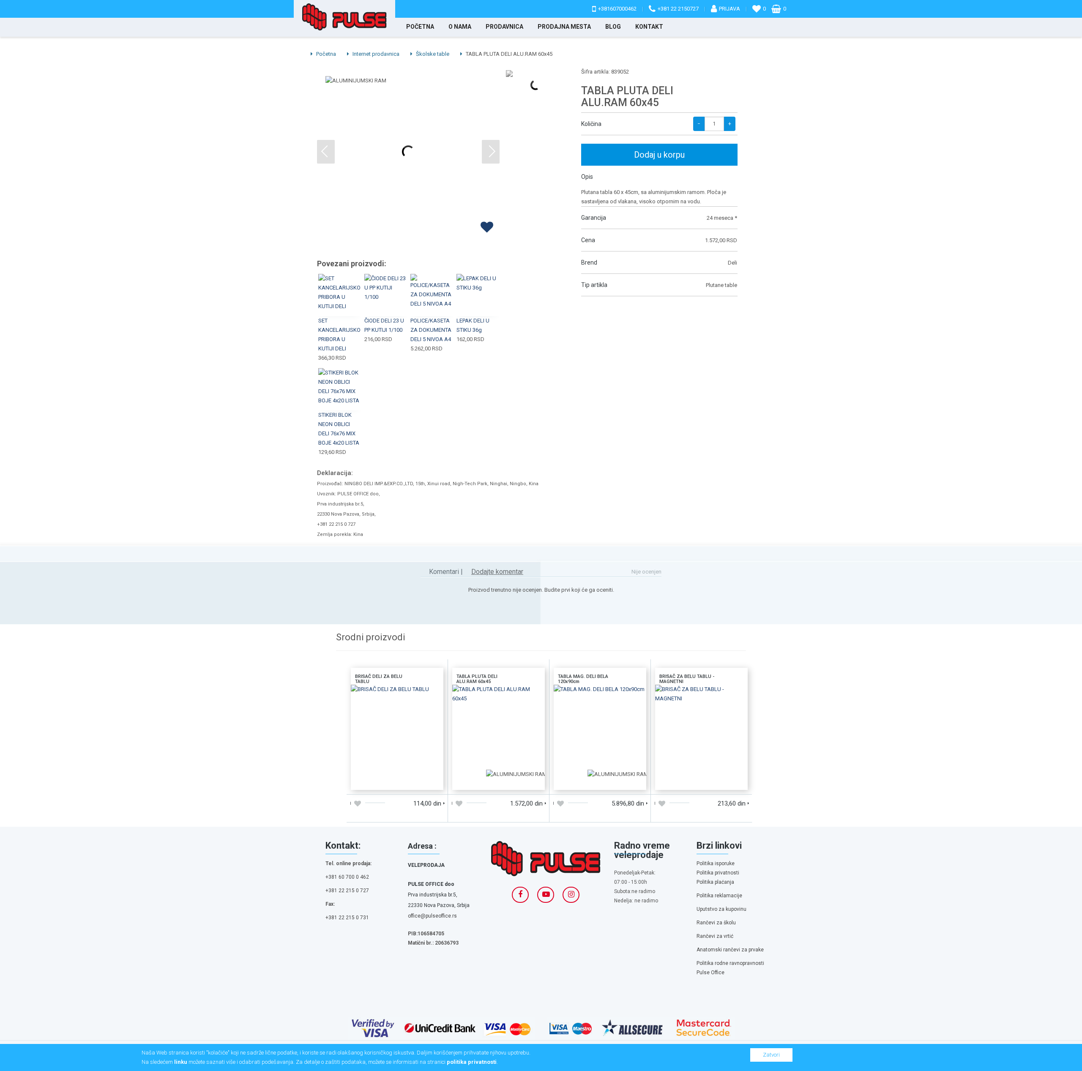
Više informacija (396, 730)
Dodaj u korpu (659, 155)
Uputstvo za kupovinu (721, 909)
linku (180, 1062)
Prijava (729, 8)
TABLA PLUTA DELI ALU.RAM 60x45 (498, 695)
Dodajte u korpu (374, 780)
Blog (613, 26)
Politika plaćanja (715, 882)
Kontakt (649, 26)
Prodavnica (504, 26)
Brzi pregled (340, 305)
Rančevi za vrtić (715, 936)
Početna (420, 26)
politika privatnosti (472, 1062)
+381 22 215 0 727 (347, 890)
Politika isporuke (716, 863)
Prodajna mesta (564, 26)
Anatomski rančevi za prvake (730, 950)
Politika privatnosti (718, 873)
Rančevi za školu (716, 923)
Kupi (340, 285)
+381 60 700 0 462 (347, 877)
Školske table (432, 54)
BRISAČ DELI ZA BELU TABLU (397, 692)
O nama (459, 26)
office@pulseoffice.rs (432, 916)
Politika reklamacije (719, 896)
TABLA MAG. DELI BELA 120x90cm (600, 695)
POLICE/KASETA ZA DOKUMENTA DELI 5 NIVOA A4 (430, 329)
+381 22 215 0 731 (347, 918)
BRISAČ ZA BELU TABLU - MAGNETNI (701, 695)
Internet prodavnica (375, 54)
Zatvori (771, 1055)
